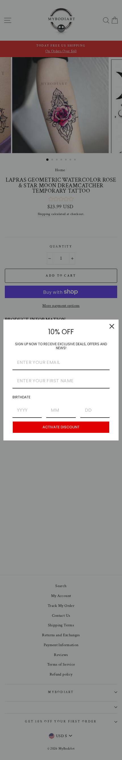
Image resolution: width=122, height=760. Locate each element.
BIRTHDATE (21, 397)
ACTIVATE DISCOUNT (61, 427)
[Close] (112, 326)
